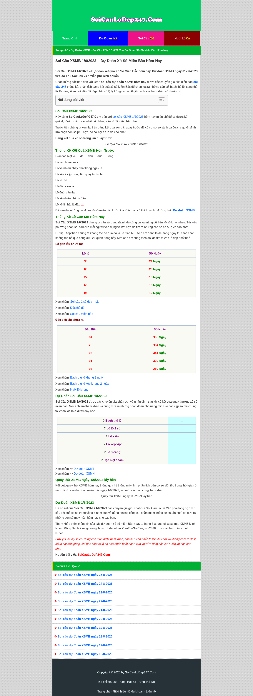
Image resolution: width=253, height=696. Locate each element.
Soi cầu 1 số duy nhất (84, 301)
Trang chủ (62, 50)
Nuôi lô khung (79, 389)
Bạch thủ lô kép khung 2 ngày (89, 383)
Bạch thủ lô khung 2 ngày (87, 377)
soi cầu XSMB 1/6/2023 (128, 116)
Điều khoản (136, 691)
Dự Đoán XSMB (80, 50)
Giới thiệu (119, 691)
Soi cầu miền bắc (81, 313)
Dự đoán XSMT (84, 468)
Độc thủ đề (77, 307)
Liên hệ (151, 691)
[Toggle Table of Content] (159, 100)
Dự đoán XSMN (84, 473)
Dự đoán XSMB (184, 210)
